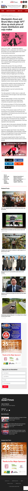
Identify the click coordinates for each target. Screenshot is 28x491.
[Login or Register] (24, 2)
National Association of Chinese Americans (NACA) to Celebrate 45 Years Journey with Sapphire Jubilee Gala (18, 179)
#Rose (18, 16)
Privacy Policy (10, 483)
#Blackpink (9, 16)
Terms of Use (18, 483)
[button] (2, 2)
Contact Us (7, 480)
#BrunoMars (13, 16)
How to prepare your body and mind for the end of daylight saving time (6, 179)
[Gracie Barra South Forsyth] (11, 339)
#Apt (5, 16)
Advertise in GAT (15, 480)
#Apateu (2, 16)
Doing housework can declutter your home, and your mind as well (13, 229)
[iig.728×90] (14, 7)
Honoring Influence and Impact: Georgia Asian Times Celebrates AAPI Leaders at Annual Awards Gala (17, 432)
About (22, 480)
